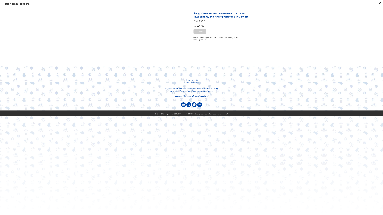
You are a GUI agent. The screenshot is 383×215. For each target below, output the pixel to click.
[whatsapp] (194, 104)
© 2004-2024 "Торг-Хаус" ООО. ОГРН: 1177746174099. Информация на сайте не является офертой (191, 114)
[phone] (188, 104)
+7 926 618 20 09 (191, 80)
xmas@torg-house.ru (191, 83)
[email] (183, 104)
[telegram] (199, 104)
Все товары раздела (17, 3)
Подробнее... (203, 96)
